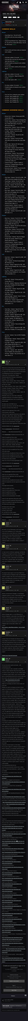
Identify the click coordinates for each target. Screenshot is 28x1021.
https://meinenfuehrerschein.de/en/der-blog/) (15, 804)
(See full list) (9, 1007)
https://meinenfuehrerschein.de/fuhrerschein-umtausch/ (13, 852)
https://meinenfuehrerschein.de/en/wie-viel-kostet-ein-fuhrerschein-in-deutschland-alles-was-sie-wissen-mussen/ (13, 828)
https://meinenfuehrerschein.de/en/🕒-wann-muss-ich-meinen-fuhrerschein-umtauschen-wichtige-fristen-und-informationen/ (13, 843)
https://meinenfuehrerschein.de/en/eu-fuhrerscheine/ (13, 848)
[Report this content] (16, 25)
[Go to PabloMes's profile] (3, 633)
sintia (7, 658)
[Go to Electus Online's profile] (3, 22)
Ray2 (7, 361)
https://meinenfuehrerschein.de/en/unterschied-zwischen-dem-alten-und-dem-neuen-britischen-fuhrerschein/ (13, 950)
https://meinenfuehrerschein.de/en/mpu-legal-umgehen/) (14, 802)
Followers (13, 995)
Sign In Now (14, 990)
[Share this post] (25, 25)
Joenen (7, 522)
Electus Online (10, 15)
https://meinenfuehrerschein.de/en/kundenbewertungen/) (13, 807)
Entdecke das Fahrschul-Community (9, 655)
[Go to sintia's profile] (3, 659)
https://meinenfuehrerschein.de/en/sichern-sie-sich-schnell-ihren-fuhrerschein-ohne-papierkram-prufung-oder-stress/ (14, 960)
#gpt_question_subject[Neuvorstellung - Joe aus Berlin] (13, 627)
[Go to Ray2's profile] (3, 362)
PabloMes (8, 632)
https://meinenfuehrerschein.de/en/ (12, 680)
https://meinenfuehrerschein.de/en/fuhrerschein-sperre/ (13, 796)
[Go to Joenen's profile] (3, 523)
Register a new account (14, 981)
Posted (10, 25)
